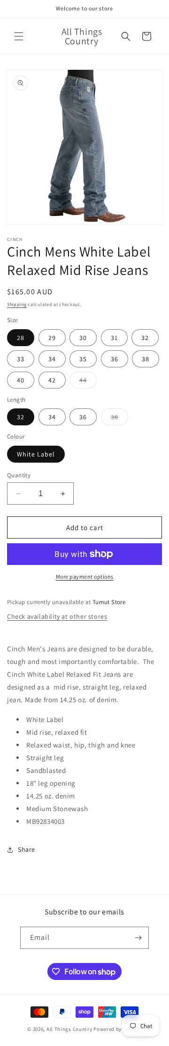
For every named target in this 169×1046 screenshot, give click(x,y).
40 (20, 380)
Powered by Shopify (117, 1029)
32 (145, 337)
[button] (18, 36)
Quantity (19, 475)
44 (88, 382)
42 (52, 380)
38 (145, 359)
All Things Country (69, 1029)
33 (20, 359)
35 (83, 359)
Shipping (17, 304)
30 (83, 337)
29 (52, 337)
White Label (36, 454)
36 (114, 359)
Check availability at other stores (57, 616)
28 (20, 337)
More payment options (85, 576)
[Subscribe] (138, 938)
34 (52, 359)
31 (114, 337)
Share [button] (26, 849)
